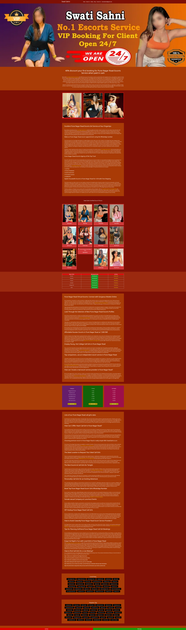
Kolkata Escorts (80, 619)
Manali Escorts (84, 614)
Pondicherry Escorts (99, 605)
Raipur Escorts (70, 614)
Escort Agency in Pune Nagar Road (87, 445)
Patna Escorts (76, 605)
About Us (88, 1)
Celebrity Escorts (105, 583)
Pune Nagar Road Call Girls (106, 149)
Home (84, 1)
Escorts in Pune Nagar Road (84, 350)
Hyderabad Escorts (77, 612)
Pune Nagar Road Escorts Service (73, 77)
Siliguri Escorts (110, 607)
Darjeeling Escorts (117, 605)
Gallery (92, 1)
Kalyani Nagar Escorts (81, 586)
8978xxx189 (116, 276)
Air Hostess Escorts (80, 583)
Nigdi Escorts (86, 588)
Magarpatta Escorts (69, 588)
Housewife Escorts (89, 583)
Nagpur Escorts (78, 607)
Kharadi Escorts (98, 586)
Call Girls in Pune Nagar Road (84, 317)
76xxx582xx (116, 278)
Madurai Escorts (108, 605)
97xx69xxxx (116, 282)
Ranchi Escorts (84, 605)
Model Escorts (97, 583)
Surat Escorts (85, 612)
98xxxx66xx (116, 280)
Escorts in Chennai (114, 619)
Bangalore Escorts (68, 612)
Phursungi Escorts (95, 588)
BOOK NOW (72, 403)
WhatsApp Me (94, 276)
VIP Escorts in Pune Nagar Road (80, 375)
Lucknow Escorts (68, 605)
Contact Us (99, 1)
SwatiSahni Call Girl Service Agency (96, 496)
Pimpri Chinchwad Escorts (116, 588)
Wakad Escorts (116, 591)
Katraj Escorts (90, 586)
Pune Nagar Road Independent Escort (71, 365)
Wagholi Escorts (108, 591)
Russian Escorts (71, 583)
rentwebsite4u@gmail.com (107, 1)
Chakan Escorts (71, 581)
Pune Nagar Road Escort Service (97, 470)
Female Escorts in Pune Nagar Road (101, 302)
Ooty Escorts (77, 614)
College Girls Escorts (114, 583)
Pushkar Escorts (109, 612)
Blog (95, 1)
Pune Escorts (118, 607)
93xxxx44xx (116, 287)
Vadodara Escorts (118, 612)
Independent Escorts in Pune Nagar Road (86, 458)
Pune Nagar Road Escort (76, 165)
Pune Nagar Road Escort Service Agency (73, 542)
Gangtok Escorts (100, 614)
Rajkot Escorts (103, 607)
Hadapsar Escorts (107, 581)
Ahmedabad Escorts (77, 617)
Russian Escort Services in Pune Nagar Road (92, 340)
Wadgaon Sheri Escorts (99, 591)
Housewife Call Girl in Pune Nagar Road (109, 188)
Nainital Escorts (108, 614)
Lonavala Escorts (114, 586)
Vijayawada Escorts (90, 591)
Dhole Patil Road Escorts (97, 581)
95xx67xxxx (116, 285)
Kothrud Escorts (106, 586)
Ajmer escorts (92, 612)
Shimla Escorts (92, 614)
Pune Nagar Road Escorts (82, 130)
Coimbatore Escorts (101, 612)
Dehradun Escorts (95, 607)
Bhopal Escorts (116, 614)
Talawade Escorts (81, 591)
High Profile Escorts (72, 586)
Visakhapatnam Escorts (69, 607)
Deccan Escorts (87, 581)
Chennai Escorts (68, 617)
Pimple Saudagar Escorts (105, 588)
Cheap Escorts (115, 581)
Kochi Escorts (91, 605)
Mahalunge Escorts (78, 588)
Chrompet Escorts (79, 581)
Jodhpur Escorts (86, 607)
